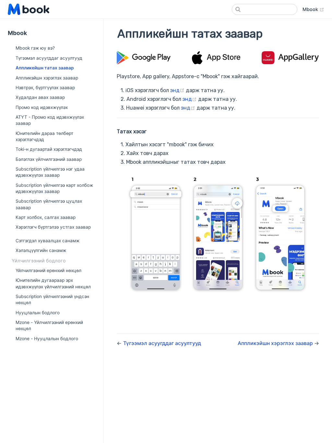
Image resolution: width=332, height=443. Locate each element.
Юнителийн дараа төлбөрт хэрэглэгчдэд (44, 136)
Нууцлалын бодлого (38, 312)
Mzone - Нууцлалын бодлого (47, 338)
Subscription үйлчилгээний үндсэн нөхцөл (52, 299)
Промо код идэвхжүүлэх (42, 107)
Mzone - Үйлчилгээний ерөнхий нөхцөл (49, 325)
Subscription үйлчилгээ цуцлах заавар (49, 204)
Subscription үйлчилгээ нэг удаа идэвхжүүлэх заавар (50, 172)
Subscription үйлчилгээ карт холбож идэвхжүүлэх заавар (54, 188)
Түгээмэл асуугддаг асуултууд (49, 58)
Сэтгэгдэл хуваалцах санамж (47, 240)
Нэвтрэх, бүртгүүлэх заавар (45, 87)
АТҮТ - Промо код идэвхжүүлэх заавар (50, 120)
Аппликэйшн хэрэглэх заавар (47, 77)
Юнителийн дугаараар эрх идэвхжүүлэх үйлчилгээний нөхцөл (53, 283)
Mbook (313, 9)
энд (178, 90)
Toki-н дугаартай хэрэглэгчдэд (49, 149)
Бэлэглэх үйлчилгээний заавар (49, 159)
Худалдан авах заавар (40, 97)
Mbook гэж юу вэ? (35, 48)
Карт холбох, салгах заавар (46, 217)
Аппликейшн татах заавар (45, 67)
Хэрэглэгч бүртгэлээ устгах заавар (53, 227)
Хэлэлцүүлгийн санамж (41, 250)
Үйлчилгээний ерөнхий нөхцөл (48, 270)
